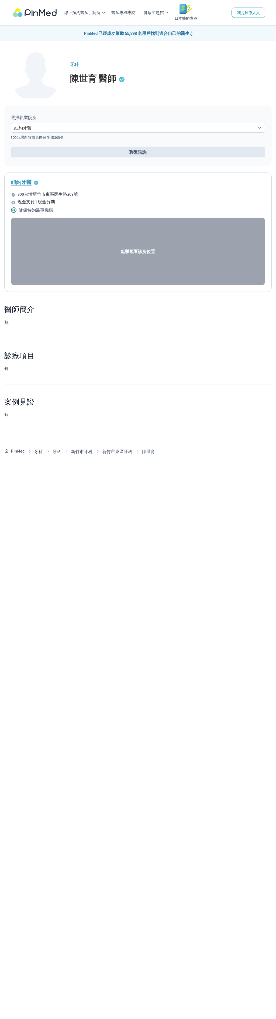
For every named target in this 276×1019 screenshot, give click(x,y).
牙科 (38, 451)
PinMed (18, 450)
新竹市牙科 (81, 451)
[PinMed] (35, 12)
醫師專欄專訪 (123, 12)
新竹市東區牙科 (117, 451)
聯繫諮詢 (138, 152)
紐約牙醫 (21, 182)
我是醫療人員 (248, 12)
